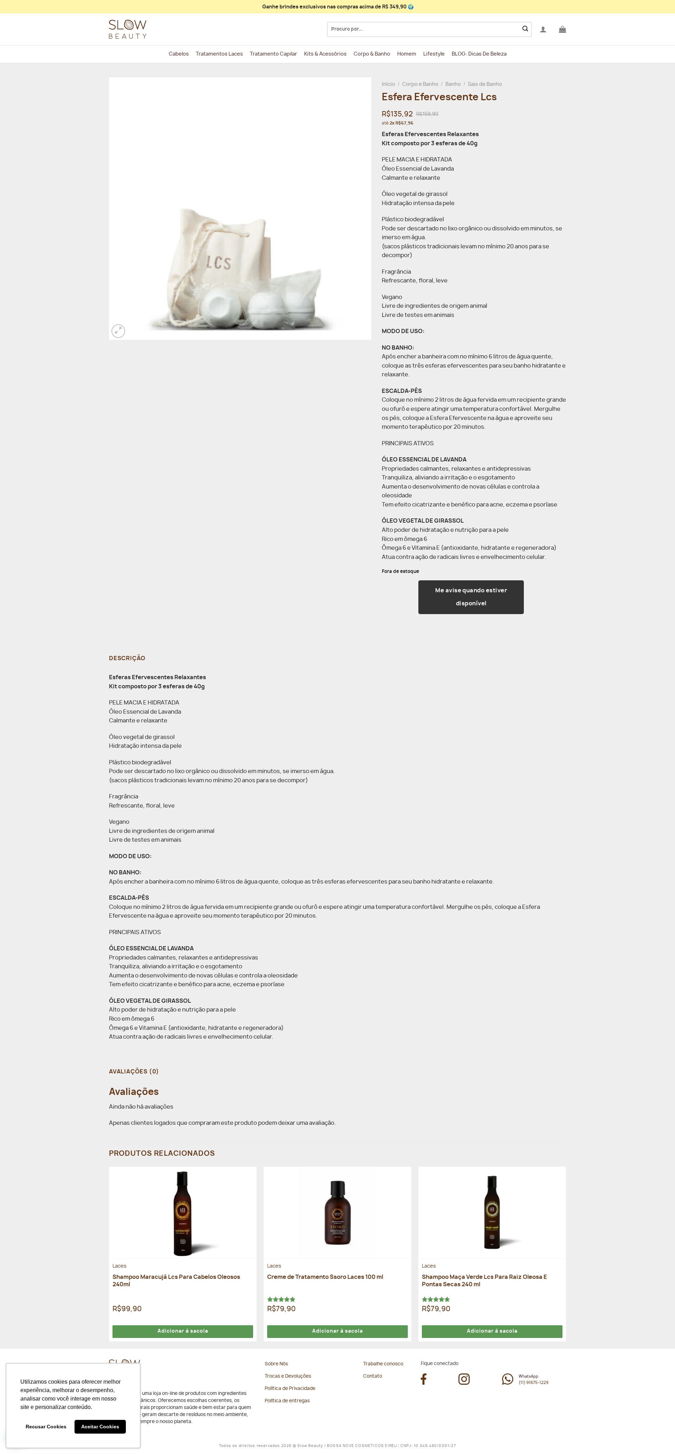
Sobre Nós (276, 1364)
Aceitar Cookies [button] (100, 1426)
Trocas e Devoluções (288, 1376)
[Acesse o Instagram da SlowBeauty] (464, 1383)
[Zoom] (118, 331)
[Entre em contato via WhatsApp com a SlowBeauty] (507, 1383)
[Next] (565, 1257)
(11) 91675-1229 (533, 1383)
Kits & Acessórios (325, 54)
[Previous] (109, 1257)
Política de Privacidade (290, 1388)
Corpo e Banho (420, 84)
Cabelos (179, 54)
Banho (453, 84)
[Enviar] (525, 30)
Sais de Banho (485, 84)
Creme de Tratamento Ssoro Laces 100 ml (325, 1277)
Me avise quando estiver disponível (471, 597)
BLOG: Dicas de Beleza (479, 54)
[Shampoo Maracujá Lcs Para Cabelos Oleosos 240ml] (183, 1212)
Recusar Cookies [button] (46, 1426)
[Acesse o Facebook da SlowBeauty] (423, 1383)
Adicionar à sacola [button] (183, 1331)
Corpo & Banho (372, 54)
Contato (372, 1376)
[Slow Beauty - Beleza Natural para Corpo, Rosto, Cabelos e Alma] (144, 29)
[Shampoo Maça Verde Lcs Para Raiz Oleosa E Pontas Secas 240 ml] (492, 1212)
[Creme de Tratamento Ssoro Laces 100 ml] (337, 1212)
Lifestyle (434, 54)
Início (388, 84)
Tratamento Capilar (273, 54)
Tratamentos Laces (219, 54)
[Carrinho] (562, 29)
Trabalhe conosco (383, 1364)
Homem (406, 54)
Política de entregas (287, 1401)
